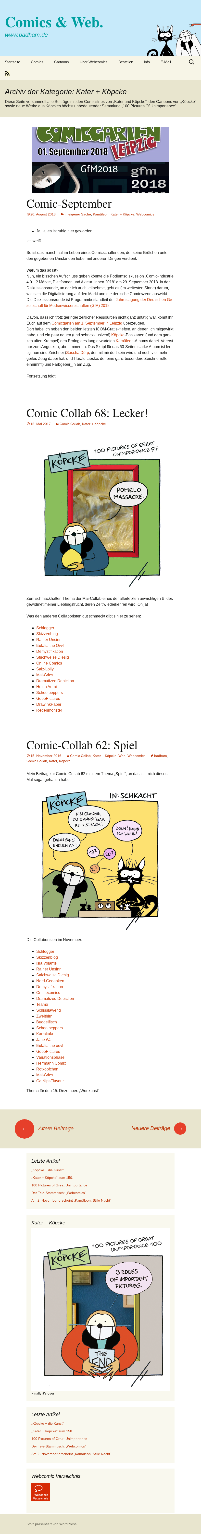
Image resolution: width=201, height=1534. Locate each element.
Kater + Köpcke (122, 214)
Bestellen (125, 62)
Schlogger (45, 628)
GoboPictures (48, 698)
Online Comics (49, 663)
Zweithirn (44, 1016)
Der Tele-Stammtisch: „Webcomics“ (58, 1193)
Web (122, 756)
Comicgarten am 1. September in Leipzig (86, 323)
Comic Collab (70, 424)
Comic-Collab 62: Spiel (82, 744)
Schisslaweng (48, 1010)
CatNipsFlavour (50, 1081)
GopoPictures (48, 1051)
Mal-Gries (44, 675)
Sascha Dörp (77, 353)
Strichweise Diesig (52, 657)
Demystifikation (49, 651)
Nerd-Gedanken (50, 981)
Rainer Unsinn (49, 640)
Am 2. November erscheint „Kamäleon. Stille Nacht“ (71, 1200)
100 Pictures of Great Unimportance (59, 1185)
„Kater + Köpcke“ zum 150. (52, 1178)
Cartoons (61, 62)
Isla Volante (46, 963)
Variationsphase (50, 1057)
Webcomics (145, 214)
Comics (37, 62)
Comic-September (69, 203)
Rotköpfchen (47, 1069)
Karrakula (44, 1034)
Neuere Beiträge (157, 1128)
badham (160, 756)
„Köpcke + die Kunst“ (47, 1170)
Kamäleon (101, 214)
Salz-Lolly (45, 669)
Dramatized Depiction (55, 681)
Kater (53, 761)
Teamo (42, 1004)
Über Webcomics (94, 62)
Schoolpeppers (49, 693)
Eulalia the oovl (49, 1046)
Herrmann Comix (51, 1063)
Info (147, 62)
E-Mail (166, 62)
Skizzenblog (47, 634)
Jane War (44, 1040)
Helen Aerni (46, 687)
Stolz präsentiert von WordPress (51, 1524)
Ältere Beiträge (47, 1128)
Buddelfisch (46, 1022)
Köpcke (118, 335)
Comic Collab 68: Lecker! (87, 412)
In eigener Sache (77, 214)
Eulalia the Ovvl (50, 645)
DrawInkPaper (48, 704)
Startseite (12, 62)
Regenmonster (49, 710)
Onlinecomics (48, 993)
